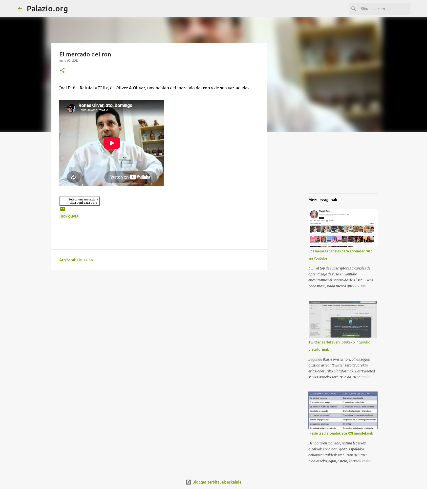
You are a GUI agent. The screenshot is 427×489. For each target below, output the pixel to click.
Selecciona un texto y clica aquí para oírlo (83, 201)
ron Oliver (69, 216)
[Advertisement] (333, 164)
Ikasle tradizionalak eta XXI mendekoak (340, 433)
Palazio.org (47, 8)
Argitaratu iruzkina (76, 260)
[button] (62, 70)
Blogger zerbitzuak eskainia (216, 482)
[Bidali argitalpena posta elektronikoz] (62, 211)
